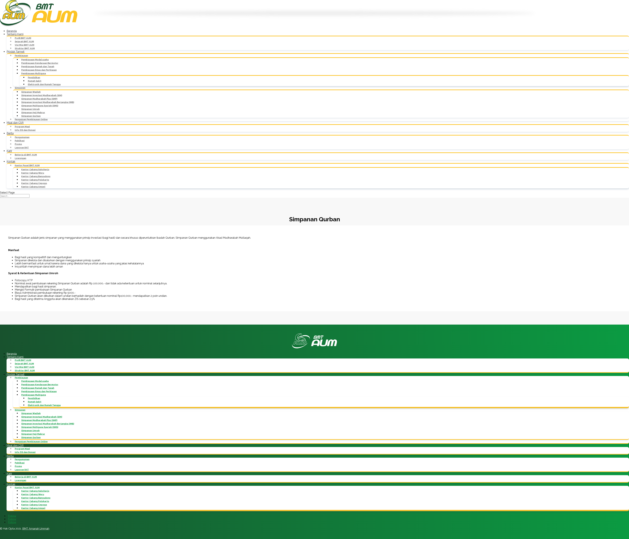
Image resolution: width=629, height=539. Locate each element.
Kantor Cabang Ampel (33, 186)
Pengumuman (22, 137)
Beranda (12, 31)
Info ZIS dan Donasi (25, 130)
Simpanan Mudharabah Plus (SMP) (39, 99)
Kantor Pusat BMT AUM (27, 165)
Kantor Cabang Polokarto (35, 180)
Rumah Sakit (34, 81)
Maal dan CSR (15, 122)
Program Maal (22, 126)
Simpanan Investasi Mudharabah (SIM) (41, 95)
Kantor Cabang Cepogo (34, 183)
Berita (10, 133)
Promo (18, 144)
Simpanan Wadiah (31, 92)
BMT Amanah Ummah (35, 528)
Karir (9, 150)
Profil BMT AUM (23, 38)
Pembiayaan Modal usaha (35, 59)
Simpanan (20, 88)
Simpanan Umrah (30, 109)
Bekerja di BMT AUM (26, 155)
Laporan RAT (22, 147)
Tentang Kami (15, 34)
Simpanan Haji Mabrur (33, 112)
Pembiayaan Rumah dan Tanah (37, 66)
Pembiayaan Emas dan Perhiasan (39, 70)
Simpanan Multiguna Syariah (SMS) (39, 105)
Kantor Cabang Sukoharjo (35, 169)
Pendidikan (34, 77)
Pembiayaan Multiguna (33, 73)
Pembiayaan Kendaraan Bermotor (39, 63)
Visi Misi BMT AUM (24, 45)
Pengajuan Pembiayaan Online (31, 119)
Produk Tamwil (15, 51)
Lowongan (20, 158)
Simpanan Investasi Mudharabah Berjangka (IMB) (47, 102)
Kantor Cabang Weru (32, 173)
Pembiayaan (21, 55)
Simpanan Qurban (31, 116)
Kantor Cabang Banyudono (35, 176)
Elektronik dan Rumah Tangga (44, 84)
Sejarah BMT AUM (24, 41)
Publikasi (20, 140)
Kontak (11, 161)
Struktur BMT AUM (25, 48)
